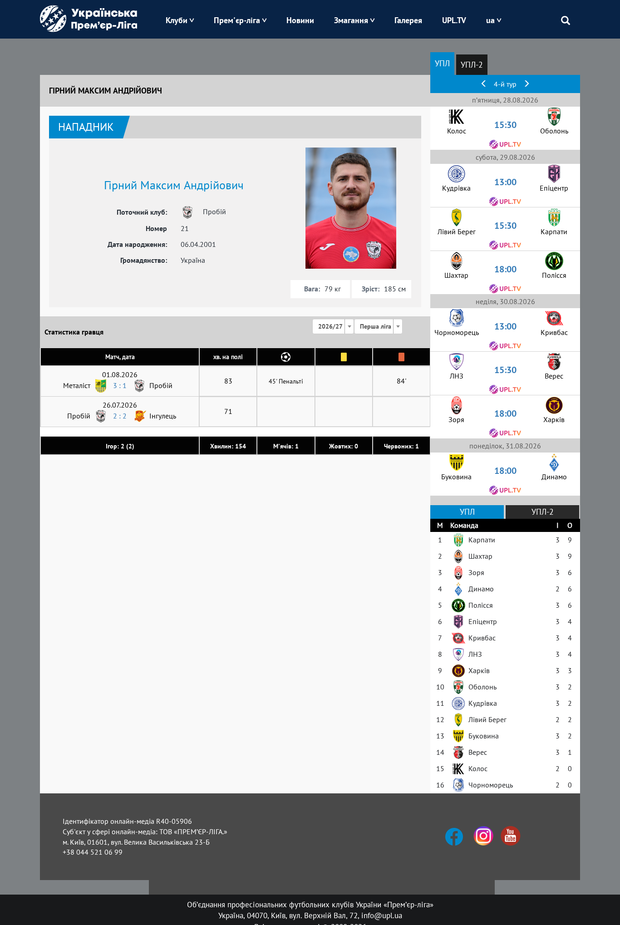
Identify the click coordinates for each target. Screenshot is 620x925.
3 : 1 (120, 385)
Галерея (408, 20)
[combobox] (333, 326)
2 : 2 (120, 415)
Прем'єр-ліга (237, 20)
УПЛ (442, 63)
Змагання (351, 20)
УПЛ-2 (472, 64)
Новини (300, 20)
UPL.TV (454, 20)
